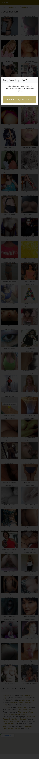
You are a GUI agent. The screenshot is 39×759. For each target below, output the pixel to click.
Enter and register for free (19, 99)
